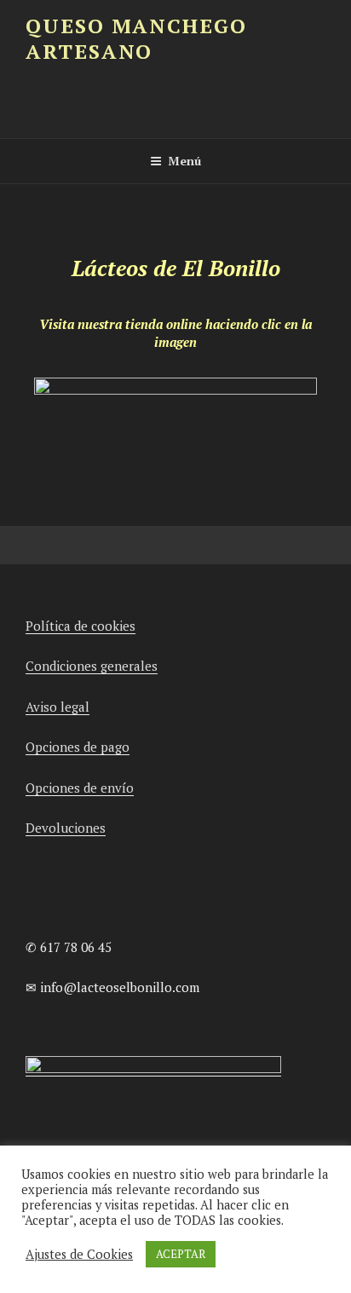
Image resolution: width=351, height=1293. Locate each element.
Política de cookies (80, 625)
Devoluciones (66, 827)
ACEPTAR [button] (180, 1253)
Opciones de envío (80, 787)
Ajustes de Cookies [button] (79, 1254)
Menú (184, 161)
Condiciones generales (92, 665)
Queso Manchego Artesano (136, 38)
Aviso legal (57, 706)
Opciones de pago (77, 746)
